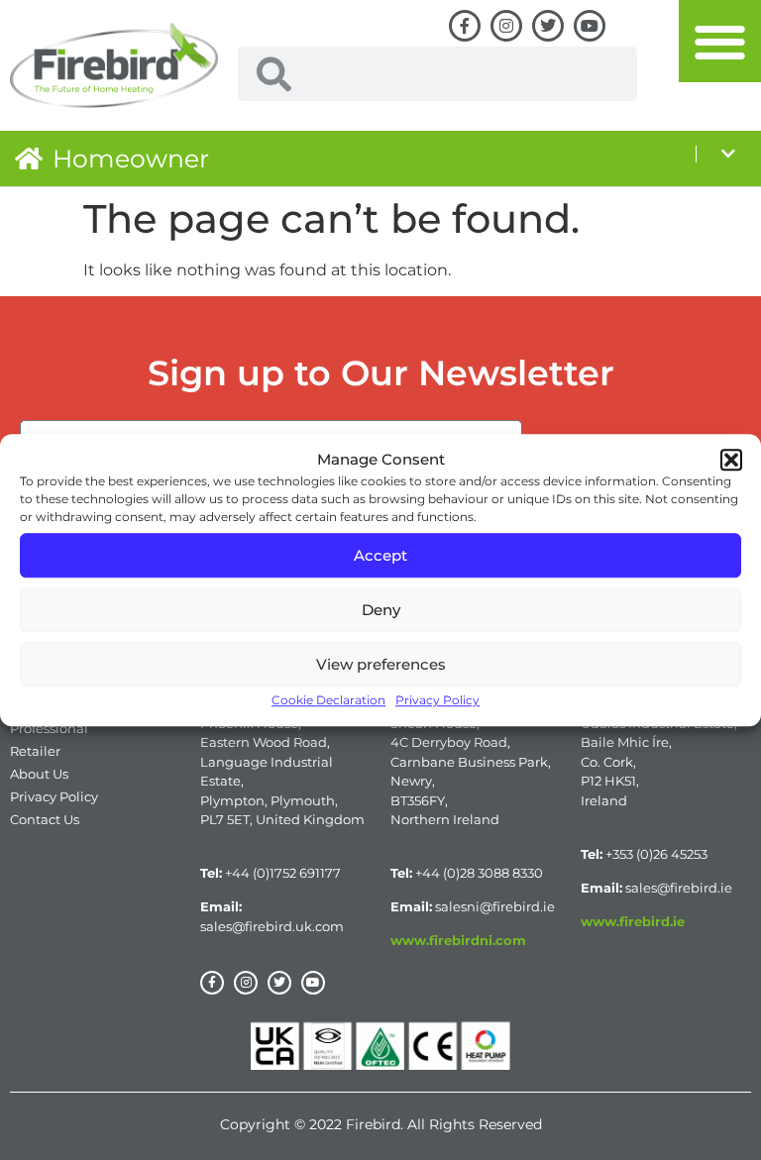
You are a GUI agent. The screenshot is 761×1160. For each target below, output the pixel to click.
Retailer (35, 751)
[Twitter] (548, 26)
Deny (381, 609)
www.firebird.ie (633, 921)
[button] (731, 460)
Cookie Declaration (328, 699)
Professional (49, 728)
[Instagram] (506, 26)
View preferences (381, 664)
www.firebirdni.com (458, 940)
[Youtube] (589, 26)
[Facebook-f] (465, 26)
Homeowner (131, 158)
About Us (39, 774)
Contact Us (44, 819)
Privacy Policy (437, 699)
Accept (380, 555)
